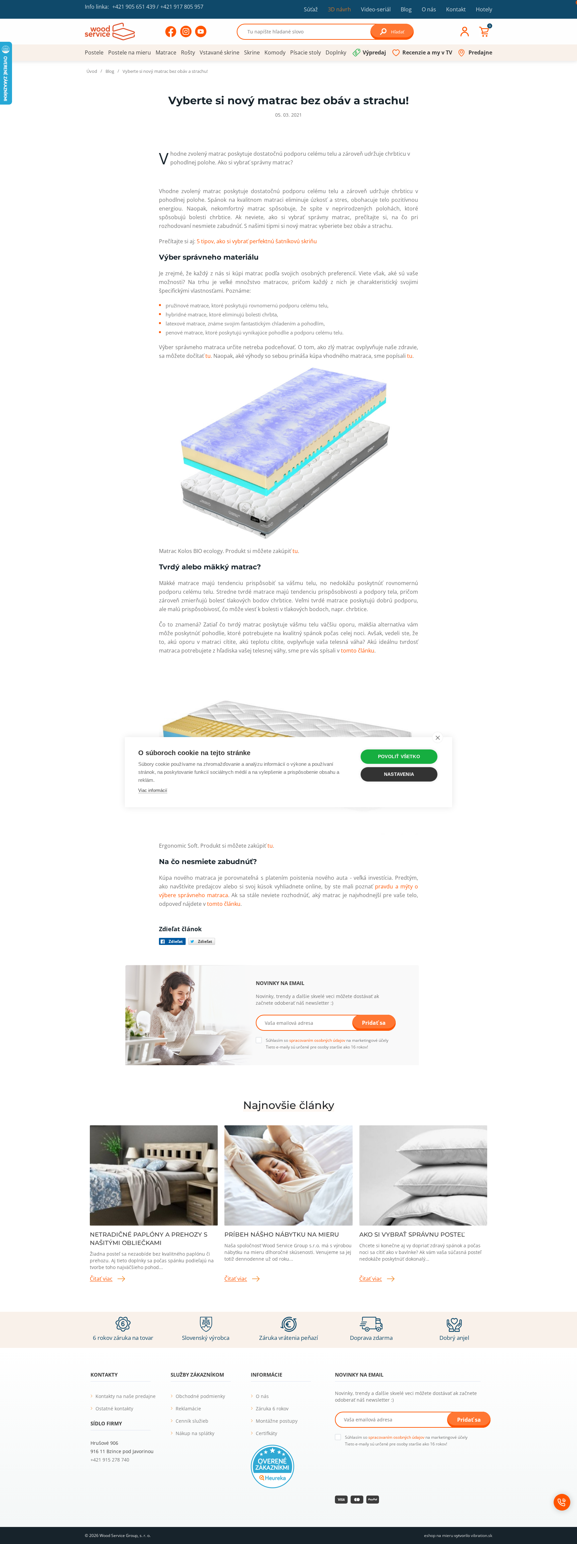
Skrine (252, 52)
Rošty (188, 52)
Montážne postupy (277, 1421)
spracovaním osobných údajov (317, 1040)
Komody (274, 52)
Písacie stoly (305, 52)
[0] (484, 32)
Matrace (166, 52)
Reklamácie (188, 1408)
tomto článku (357, 650)
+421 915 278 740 (109, 1459)
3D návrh (339, 9)
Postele (94, 52)
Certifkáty (266, 1433)
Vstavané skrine (219, 52)
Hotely (484, 9)
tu (208, 356)
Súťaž (311, 9)
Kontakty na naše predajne (125, 1396)
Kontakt (456, 9)
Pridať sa (374, 1022)
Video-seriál (376, 9)
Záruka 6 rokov (272, 1408)
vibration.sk (481, 1535)
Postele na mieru (129, 52)
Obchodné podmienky (200, 1396)
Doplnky (336, 52)
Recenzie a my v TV (427, 52)
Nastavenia (399, 774)
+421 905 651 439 (133, 6)
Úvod (91, 71)
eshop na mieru (438, 1535)
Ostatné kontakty (114, 1408)
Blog (406, 9)
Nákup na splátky (195, 1433)
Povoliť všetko (399, 756)
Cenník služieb (192, 1421)
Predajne (480, 52)
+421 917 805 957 (181, 6)
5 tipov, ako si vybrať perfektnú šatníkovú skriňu (257, 241)
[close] (437, 737)
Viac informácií (152, 790)
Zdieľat (176, 941)
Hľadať (397, 32)
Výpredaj (374, 52)
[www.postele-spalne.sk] (110, 31)
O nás (429, 9)
